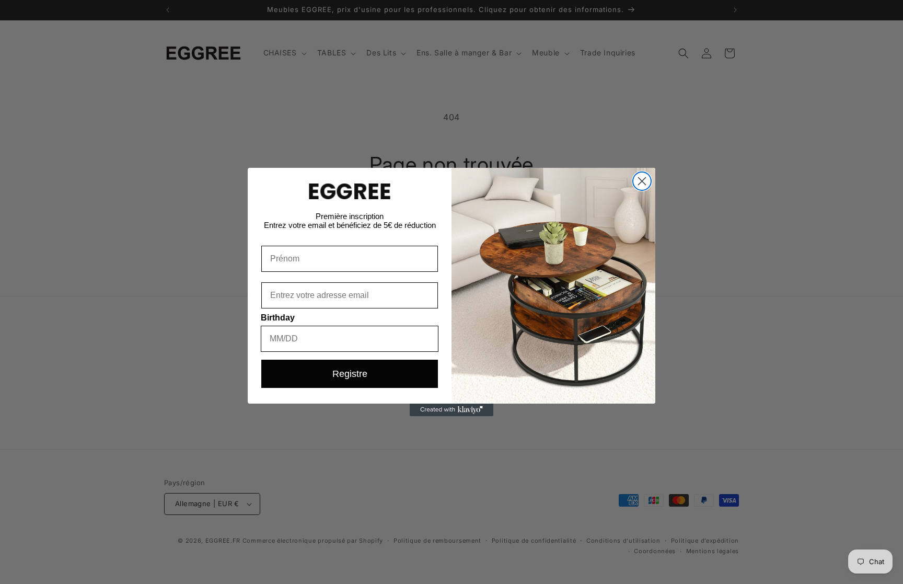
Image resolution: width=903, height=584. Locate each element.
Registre (349, 374)
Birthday (278, 317)
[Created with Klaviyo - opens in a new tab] (451, 410)
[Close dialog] (642, 181)
